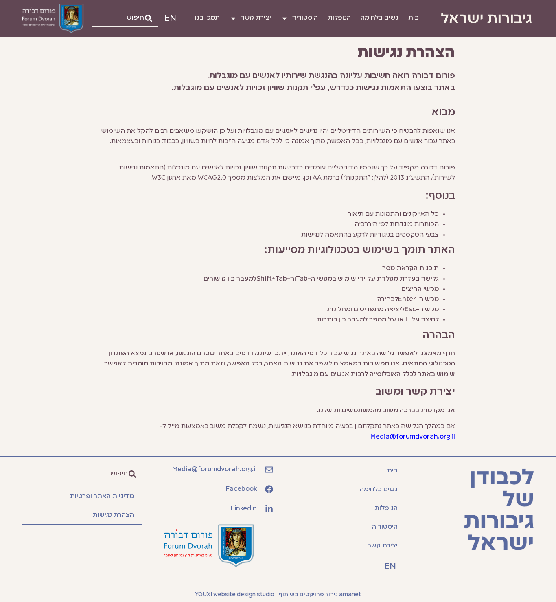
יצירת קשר (256, 18)
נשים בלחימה (379, 18)
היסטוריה (305, 18)
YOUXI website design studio (234, 594)
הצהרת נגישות (113, 515)
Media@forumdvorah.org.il (412, 437)
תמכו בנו (207, 18)
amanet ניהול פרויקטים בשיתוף (319, 594)
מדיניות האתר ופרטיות (102, 496)
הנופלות (339, 18)
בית (413, 18)
